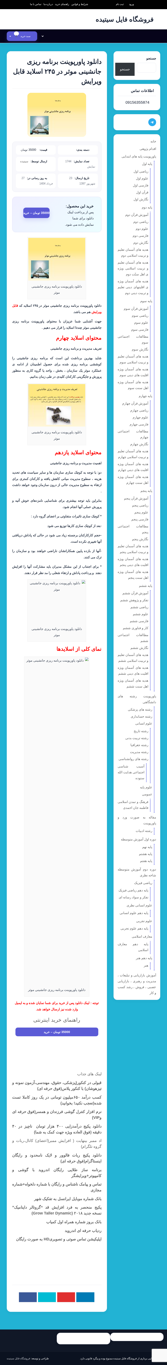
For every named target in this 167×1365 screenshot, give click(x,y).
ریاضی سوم (140, 315)
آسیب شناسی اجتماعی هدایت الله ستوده (131, 772)
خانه (153, 141)
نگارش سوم (140, 349)
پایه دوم (147, 207)
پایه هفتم (146, 861)
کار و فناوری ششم (135, 628)
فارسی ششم (139, 621)
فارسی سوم (139, 329)
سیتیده (24, 161)
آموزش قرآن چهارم (135, 403)
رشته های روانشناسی (133, 759)
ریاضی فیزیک (143, 883)
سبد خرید (23, 36)
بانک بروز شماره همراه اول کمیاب (74, 1222)
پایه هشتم (145, 854)
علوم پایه (146, 787)
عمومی (147, 794)
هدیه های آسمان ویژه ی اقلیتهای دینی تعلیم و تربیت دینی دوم (133, 287)
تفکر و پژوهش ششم (134, 600)
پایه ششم (145, 586)
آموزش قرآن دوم (136, 215)
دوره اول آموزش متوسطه (138, 839)
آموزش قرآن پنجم (136, 498)
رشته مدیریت (139, 752)
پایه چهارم (145, 396)
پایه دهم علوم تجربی (134, 928)
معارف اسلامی (142, 936)
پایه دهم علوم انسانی (134, 913)
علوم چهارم (140, 417)
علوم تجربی (144, 921)
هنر (146, 965)
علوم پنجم (141, 512)
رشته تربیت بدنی (136, 738)
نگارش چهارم (139, 444)
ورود (131, 4)
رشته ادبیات (144, 831)
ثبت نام (120, 4)
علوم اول (142, 178)
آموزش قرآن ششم (135, 593)
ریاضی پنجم (140, 505)
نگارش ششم (139, 648)
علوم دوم (142, 228)
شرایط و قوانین (79, 4)
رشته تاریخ (141, 731)
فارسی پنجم (139, 519)
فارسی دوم (140, 235)
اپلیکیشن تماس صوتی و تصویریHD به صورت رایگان (59, 1239)
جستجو (151, 58)
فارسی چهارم (139, 424)
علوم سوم (141, 322)
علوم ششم (140, 614)
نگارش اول (141, 199)
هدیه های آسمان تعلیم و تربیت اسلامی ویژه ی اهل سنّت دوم (133, 268)
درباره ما (48, 4)
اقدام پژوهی (148, 149)
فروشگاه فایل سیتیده (18, 1358)
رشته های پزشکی (140, 709)
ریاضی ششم (139, 607)
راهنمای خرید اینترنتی (56, 1020)
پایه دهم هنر (144, 958)
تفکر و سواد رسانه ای (133, 897)
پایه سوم (146, 301)
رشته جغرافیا (139, 745)
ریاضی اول (141, 171)
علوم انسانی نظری (139, 905)
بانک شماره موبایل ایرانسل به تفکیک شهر (68, 1199)
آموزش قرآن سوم (136, 308)
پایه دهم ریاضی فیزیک (133, 890)
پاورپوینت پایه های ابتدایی (139, 156)
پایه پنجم (146, 491)
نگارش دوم (140, 242)
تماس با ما (35, 4)
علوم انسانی (143, 723)
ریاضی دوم (140, 222)
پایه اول (147, 164)
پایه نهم (147, 847)
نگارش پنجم (140, 539)
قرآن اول (142, 192)
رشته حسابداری (141, 716)
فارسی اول (140, 185)
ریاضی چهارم (139, 410)
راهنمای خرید (62, 4)
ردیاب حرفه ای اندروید (83, 1230)
